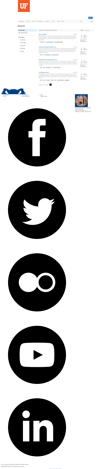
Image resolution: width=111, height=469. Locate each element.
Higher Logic (21, 466)
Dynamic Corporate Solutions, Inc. (47, 47)
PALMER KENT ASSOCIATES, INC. (48, 59)
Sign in (90, 17)
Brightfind (10, 466)
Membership (6, 94)
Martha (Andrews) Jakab (85, 36)
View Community (83, 41)
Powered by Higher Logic (55, 468)
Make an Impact (44, 96)
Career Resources (25, 96)
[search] (91, 21)
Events (5, 96)
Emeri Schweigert (85, 49)
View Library (82, 40)
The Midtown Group (44, 72)
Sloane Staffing (43, 34)
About (42, 94)
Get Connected (25, 94)
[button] (22, 21)
